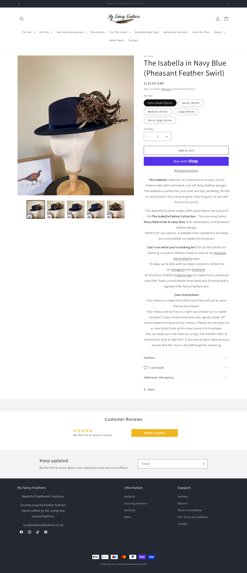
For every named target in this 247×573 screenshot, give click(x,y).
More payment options (186, 170)
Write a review (154, 433)
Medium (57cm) (158, 111)
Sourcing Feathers (135, 503)
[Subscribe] (203, 463)
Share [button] (151, 389)
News (127, 517)
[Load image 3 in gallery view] (76, 209)
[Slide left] (21, 209)
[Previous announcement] (18, 3)
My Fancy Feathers (117, 564)
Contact (183, 523)
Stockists (129, 510)
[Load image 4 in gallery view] (96, 209)
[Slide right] (130, 209)
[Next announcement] (228, 3)
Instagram (178, 269)
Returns (183, 503)
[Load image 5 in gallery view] (116, 209)
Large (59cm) (186, 111)
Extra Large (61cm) (160, 120)
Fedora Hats (183, 275)
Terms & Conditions (190, 510)
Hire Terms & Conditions (193, 517)
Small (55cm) (191, 103)
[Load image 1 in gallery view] (36, 209)
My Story (129, 496)
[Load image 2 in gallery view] (56, 209)
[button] (21, 19)
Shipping (166, 88)
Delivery (183, 496)
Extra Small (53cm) (160, 103)
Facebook (198, 269)
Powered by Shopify (137, 564)
